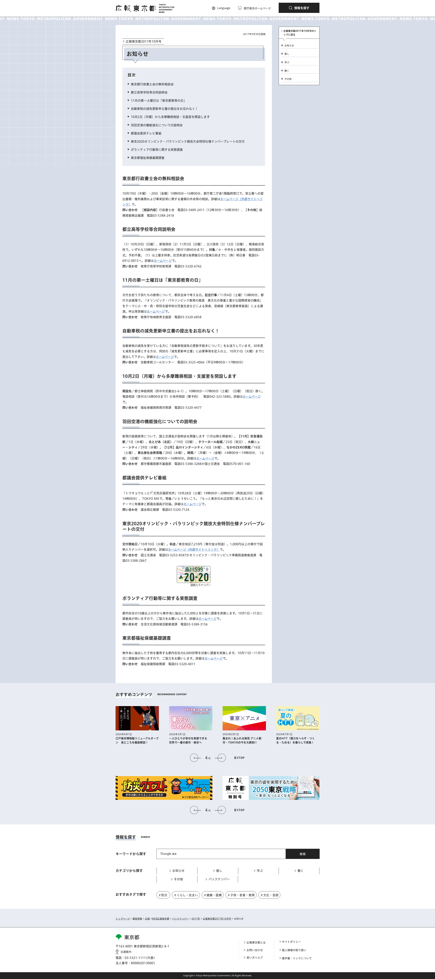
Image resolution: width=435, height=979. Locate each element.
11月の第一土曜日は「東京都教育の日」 (159, 100)
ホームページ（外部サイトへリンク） (194, 549)
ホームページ (163, 260)
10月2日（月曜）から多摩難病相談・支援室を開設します (170, 116)
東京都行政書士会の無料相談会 (152, 84)
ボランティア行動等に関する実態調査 (157, 149)
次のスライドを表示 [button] (220, 757)
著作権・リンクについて (297, 958)
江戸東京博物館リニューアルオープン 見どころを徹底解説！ (137, 740)
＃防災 (162, 895)
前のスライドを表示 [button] (195, 757)
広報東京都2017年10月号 (143, 41)
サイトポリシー (291, 941)
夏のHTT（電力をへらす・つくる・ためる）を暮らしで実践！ (295, 740)
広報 (147, 919)
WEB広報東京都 (160, 919)
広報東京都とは (256, 942)
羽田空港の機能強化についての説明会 (157, 125)
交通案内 (125, 951)
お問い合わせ (255, 950)
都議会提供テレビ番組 (146, 133)
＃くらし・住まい (186, 895)
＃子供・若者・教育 (241, 895)
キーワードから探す (131, 854)
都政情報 (137, 919)
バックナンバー (180, 919)
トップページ (123, 919)
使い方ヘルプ (255, 957)
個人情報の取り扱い (294, 950)
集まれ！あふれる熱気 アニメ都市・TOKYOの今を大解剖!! (242, 740)
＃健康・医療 (212, 895)
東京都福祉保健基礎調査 (147, 157)
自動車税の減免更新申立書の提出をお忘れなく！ (164, 108)
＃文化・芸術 (269, 895)
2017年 (196, 919)
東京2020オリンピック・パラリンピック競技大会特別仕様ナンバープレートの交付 (188, 141)
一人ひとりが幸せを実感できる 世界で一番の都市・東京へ (189, 740)
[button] (299, 8)
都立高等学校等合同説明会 (149, 92)
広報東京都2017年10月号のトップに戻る (299, 33)
